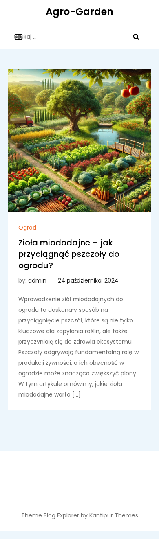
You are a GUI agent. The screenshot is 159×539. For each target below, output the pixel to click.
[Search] (136, 36)
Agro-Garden (79, 11)
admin (37, 280)
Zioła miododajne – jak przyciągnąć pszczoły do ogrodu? (68, 254)
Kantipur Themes (113, 515)
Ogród (27, 227)
